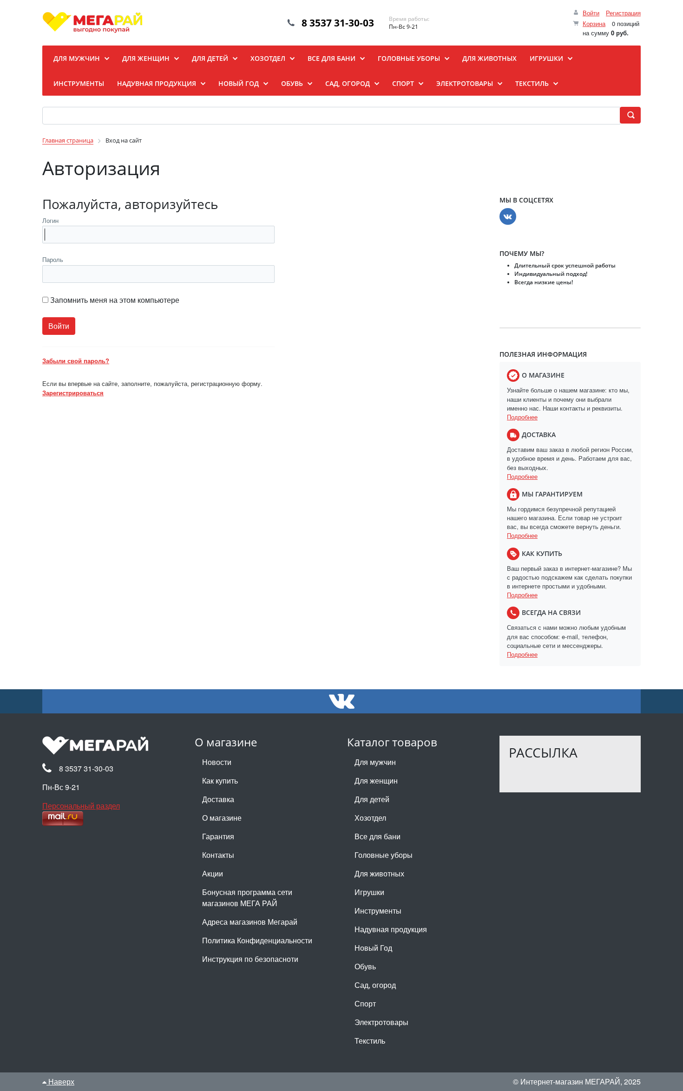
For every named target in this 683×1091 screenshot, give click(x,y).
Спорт (365, 1003)
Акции (212, 873)
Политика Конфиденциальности (257, 940)
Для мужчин (375, 762)
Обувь (365, 966)
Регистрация (623, 12)
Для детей (372, 799)
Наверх (60, 1081)
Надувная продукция (391, 929)
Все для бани (378, 836)
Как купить (220, 780)
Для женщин (376, 780)
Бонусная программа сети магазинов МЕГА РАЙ (247, 897)
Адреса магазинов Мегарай (249, 921)
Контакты (218, 854)
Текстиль (370, 1040)
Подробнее (522, 416)
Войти (591, 12)
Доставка (218, 799)
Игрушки (369, 892)
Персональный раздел (81, 805)
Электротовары (381, 1022)
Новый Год (373, 947)
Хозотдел (370, 817)
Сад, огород (375, 985)
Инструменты (378, 910)
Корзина (594, 23)
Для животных (379, 873)
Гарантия (218, 836)
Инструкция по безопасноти (250, 959)
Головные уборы (384, 854)
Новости (216, 762)
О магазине (222, 817)
